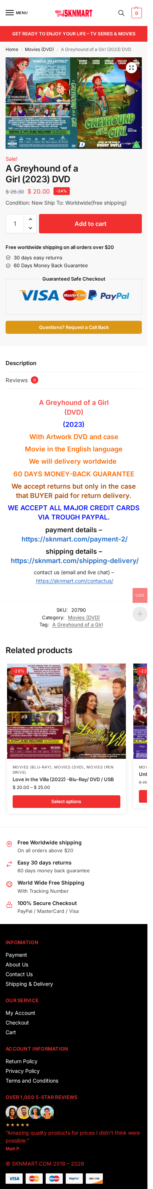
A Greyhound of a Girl (74, 402)
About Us (17, 964)
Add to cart (91, 223)
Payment (16, 955)
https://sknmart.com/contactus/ (74, 581)
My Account (20, 1013)
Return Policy (22, 1061)
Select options (66, 801)
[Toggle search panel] (121, 13)
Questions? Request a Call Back (74, 327)
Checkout (17, 1022)
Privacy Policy (23, 1071)
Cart (11, 1032)
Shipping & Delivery (29, 984)
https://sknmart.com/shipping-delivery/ (74, 561)
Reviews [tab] (21, 380)
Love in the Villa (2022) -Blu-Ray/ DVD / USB (63, 779)
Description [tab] (21, 363)
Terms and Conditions (32, 1080)
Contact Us (19, 974)
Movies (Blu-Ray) (32, 767)
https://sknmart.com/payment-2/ (75, 539)
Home (12, 49)
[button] (136, 13)
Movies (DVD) (39, 49)
